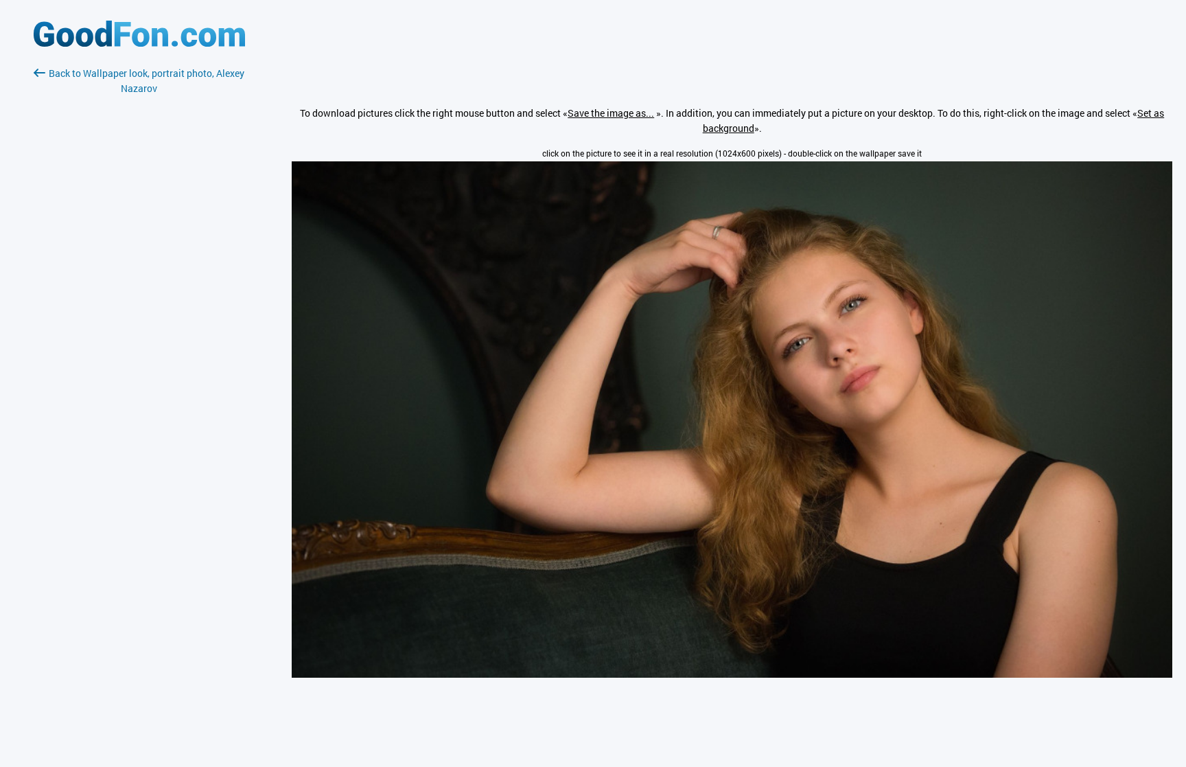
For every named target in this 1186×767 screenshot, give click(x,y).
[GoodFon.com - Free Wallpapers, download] (139, 42)
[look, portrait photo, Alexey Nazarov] (732, 673)
